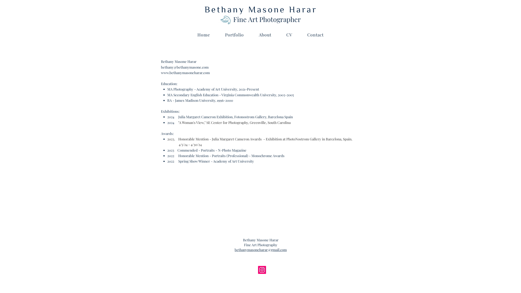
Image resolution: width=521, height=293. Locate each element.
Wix (154, 244)
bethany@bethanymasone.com (185, 67)
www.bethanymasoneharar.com (185, 72)
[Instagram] (262, 270)
